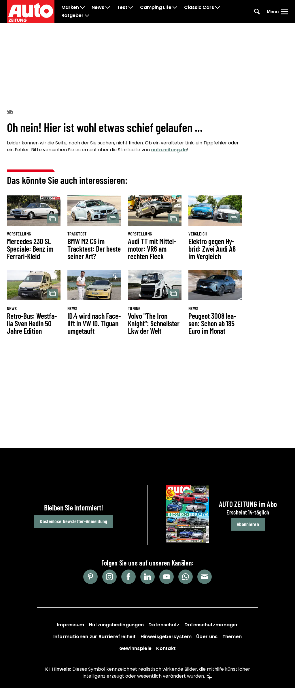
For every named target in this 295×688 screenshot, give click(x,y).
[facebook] (128, 577)
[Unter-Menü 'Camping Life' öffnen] (175, 7)
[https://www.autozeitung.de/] (30, 11)
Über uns (207, 636)
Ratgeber (72, 15)
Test (122, 7)
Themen (232, 636)
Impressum (70, 624)
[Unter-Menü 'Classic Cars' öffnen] (217, 7)
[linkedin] (147, 577)
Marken (70, 7)
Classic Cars (199, 7)
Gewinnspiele (135, 648)
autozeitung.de (169, 149)
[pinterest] (90, 577)
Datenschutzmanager (211, 624)
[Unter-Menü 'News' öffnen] (107, 7)
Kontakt (166, 648)
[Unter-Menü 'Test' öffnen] (130, 7)
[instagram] (109, 577)
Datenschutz (163, 624)
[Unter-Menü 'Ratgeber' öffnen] (87, 15)
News (98, 7)
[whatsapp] (185, 577)
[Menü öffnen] (284, 11)
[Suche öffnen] (257, 11)
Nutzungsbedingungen (116, 624)
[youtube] (166, 577)
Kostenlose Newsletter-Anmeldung (73, 521)
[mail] (204, 577)
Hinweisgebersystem (166, 636)
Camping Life (155, 7)
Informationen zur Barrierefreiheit (94, 636)
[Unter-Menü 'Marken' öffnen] (82, 7)
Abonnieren (248, 524)
